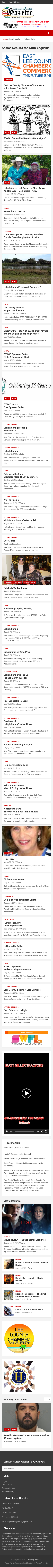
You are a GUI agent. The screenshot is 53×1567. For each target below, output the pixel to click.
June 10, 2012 (9, 612)
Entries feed (7, 1485)
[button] (26, 1093)
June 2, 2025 (20, 1299)
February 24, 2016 (11, 194)
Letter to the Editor (13, 946)
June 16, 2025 (20, 1268)
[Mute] (42, 1131)
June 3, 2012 (9, 681)
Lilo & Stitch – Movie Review (29, 1309)
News (14, 132)
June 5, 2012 (9, 655)
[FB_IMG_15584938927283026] (19, 1362)
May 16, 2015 (9, 883)
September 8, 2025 (11, 1243)
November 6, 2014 (11, 214)
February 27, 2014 (11, 290)
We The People (11, 500)
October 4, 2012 (10, 480)
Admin (18, 91)
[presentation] (46, 1399)
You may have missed (16, 1399)
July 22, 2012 (9, 591)
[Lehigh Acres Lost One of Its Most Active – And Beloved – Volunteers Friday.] (26, 170)
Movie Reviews (12, 1200)
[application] (26, 1093)
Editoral (7, 943)
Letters (7, 424)
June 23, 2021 (9, 91)
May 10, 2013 (9, 360)
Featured (7, 231)
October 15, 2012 (10, 454)
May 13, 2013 (9, 337)
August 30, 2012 (10, 524)
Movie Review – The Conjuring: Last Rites (25, 1240)
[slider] (24, 1131)
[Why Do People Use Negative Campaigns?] (26, 120)
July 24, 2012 (9, 544)
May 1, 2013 (8, 410)
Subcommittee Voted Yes (17, 652)
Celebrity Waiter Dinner (15, 588)
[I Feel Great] (26, 841)
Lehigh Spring (11, 451)
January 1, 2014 (10, 903)
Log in (4, 1481)
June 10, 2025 (20, 1284)
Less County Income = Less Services (22, 990)
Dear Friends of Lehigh (15, 1010)
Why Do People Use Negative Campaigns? (25, 138)
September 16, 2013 (12, 314)
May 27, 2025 (20, 1312)
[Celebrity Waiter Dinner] (26, 570)
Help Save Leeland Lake (16, 765)
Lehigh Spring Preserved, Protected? (22, 287)
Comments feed (8, 1488)
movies (6, 1237)
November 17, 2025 (11, 1441)
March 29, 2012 (10, 862)
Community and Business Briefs (20, 899)
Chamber (8, 79)
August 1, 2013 (9, 949)
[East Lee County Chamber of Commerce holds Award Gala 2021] (26, 67)
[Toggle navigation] (5, 33)
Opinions (14, 424)
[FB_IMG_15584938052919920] (19, 1324)
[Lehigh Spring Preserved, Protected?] (26, 269)
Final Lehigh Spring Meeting (18, 608)
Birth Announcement (14, 879)
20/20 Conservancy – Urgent (18, 744)
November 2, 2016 (11, 141)
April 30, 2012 (9, 768)
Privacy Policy (33, 1560)
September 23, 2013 (12, 929)
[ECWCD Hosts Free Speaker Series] (26, 386)
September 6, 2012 (11, 1013)
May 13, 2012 (9, 727)
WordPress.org (8, 1491)
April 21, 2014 (9, 240)
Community (8, 896)
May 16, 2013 (9, 973)
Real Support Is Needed (16, 701)
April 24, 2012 (9, 791)
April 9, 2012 (8, 815)
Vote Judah (10, 540)
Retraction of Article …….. (17, 211)
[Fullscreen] (46, 1131)
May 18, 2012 (9, 704)
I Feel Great (9, 859)
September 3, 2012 (11, 503)
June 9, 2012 (9, 632)
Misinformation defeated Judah (20, 520)
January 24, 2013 (10, 993)
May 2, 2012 (8, 748)
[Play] (7, 1131)
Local (6, 132)
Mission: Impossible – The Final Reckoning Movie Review (30, 1295)
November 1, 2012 (11, 434)
